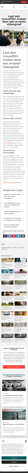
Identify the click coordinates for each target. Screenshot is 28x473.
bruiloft (3, 247)
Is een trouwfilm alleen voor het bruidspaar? (14, 226)
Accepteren (14, 458)
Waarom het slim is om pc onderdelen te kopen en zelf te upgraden (7, 298)
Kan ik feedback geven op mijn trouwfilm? (14, 212)
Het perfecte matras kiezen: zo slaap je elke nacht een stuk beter (19, 298)
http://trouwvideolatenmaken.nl (12, 182)
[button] (26, 441)
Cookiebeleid (13, 469)
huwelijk (8, 247)
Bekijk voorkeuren (14, 466)
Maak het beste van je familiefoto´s (13, 425)
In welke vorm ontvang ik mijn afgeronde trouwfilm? (14, 219)
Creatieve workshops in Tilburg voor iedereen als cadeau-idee (20, 276)
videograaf (4, 249)
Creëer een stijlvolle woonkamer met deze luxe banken (21, 340)
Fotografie (14, 12)
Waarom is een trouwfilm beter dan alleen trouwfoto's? (14, 196)
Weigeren (14, 462)
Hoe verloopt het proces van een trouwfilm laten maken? (14, 205)
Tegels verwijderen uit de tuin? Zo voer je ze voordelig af (20, 287)
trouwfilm (10, 79)
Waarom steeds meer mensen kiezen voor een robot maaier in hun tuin (6, 308)
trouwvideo (8, 143)
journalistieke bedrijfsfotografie (13, 395)
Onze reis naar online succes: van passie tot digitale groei (6, 318)
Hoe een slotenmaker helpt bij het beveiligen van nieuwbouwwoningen (7, 340)
